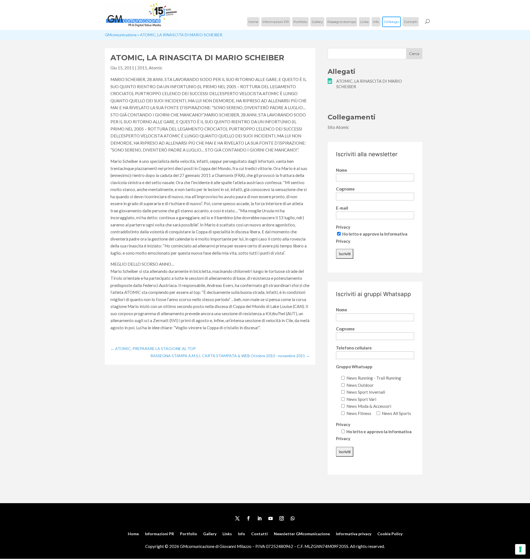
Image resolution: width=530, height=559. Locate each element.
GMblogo (391, 22)
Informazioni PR (276, 22)
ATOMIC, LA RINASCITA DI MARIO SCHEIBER (369, 84)
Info (376, 22)
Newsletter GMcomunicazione (302, 534)
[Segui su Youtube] (270, 518)
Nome (341, 170)
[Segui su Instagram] (281, 518)
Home (253, 22)
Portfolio (300, 22)
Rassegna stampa (341, 22)
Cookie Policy (389, 534)
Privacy (343, 226)
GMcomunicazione (121, 34)
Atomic (155, 67)
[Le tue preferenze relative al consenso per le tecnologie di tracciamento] (520, 549)
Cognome (345, 188)
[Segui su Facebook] (248, 518)
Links (364, 22)
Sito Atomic (338, 127)
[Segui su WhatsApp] (292, 518)
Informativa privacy (353, 534)
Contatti (410, 22)
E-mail (342, 207)
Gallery (317, 22)
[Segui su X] (237, 518)
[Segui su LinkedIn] (259, 518)
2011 (142, 67)
